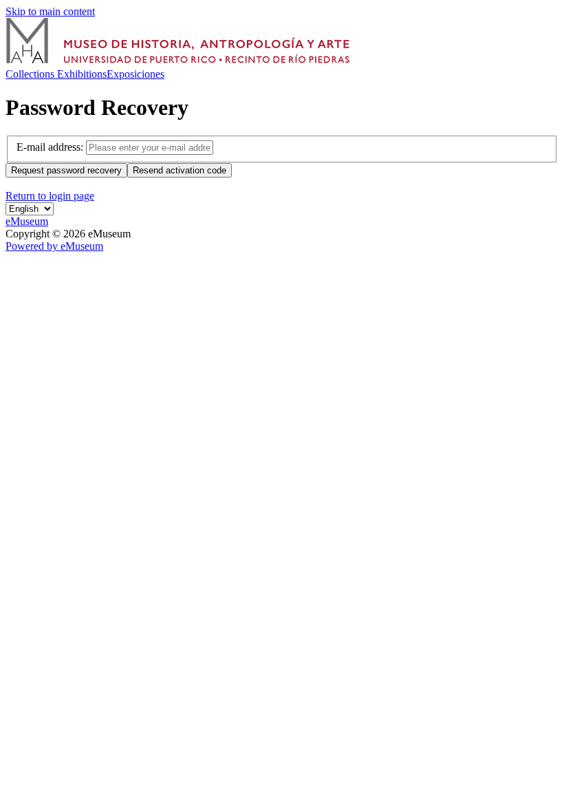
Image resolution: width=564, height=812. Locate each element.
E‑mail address (48, 147)
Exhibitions (82, 74)
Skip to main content (50, 11)
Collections (31, 74)
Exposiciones (135, 74)
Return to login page (50, 196)
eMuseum (27, 221)
